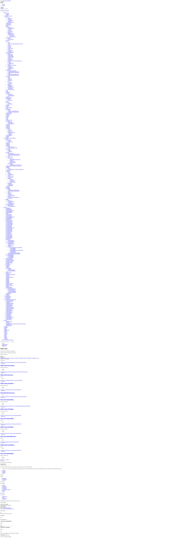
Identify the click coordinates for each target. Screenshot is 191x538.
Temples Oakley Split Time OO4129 (14, 155)
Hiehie (5, 334)
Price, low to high (19, 358)
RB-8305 (7, 281)
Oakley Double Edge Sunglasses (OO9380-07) (13, 165)
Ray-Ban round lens (9, 262)
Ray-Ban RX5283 (9, 229)
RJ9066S (7, 294)
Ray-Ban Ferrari (7, 296)
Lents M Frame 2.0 (11, 203)
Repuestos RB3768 (11, 241)
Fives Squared (8, 109)
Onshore (5, 337)
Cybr (8, 81)
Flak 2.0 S (10, 30)
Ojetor (8, 172)
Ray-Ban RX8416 (9, 236)
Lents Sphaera (10, 54)
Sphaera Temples (11, 56)
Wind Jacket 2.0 (8, 37)
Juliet (7, 91)
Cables (7, 137)
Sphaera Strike (10, 55)
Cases (6, 106)
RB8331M (8, 297)
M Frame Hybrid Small (10, 204)
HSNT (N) (10, 158)
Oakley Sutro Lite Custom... (7, 365)
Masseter (8, 189)
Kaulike (5, 329)
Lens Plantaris (12, 180)
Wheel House (9, 121)
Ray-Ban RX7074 (9, 235)
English (3, 5)
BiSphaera (8, 66)
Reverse (6, 213)
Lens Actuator (10, 131)
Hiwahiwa (6, 333)
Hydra (8, 49)
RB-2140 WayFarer (9, 287)
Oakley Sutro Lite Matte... (7, 383)
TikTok (3, 473)
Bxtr (9, 42)
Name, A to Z (9, 358)
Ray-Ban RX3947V (9, 224)
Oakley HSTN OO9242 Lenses (15, 159)
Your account (2, 493)
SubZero (7, 14)
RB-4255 (7, 295)
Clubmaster (8, 302)
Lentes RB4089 (12, 248)
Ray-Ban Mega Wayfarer (9, 210)
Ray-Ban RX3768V (9, 220)
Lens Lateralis (10, 141)
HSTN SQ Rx (12, 161)
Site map (3, 490)
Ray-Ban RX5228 (9, 222)
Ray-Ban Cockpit (9, 261)
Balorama (8, 246)
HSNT (8, 157)
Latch (7, 118)
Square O (6, 108)
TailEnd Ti (8, 105)
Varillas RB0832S (9, 218)
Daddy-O (7, 267)
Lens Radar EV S (13, 36)
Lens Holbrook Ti (9, 135)
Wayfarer (8, 244)
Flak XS (9, 29)
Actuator (8, 130)
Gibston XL (10, 151)
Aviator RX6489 (9, 226)
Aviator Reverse (8, 214)
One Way (5, 338)
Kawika (5, 336)
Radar (8, 17)
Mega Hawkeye (8, 238)
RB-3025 (7, 273)
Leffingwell (8, 125)
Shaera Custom (10, 57)
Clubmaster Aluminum (9, 303)
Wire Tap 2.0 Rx (11, 95)
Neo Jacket (8, 142)
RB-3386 (7, 263)
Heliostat (7, 136)
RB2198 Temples (9, 209)
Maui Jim (4, 320)
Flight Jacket (8, 69)
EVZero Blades (10, 39)
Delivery (3, 485)
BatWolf (7, 116)
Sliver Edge (8, 127)
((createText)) (8, 527)
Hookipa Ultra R (9, 325)
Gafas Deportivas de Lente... (7, 392)
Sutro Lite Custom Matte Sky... (8, 436)
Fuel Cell (7, 115)
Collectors (6, 13)
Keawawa (6, 339)
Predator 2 (8, 265)
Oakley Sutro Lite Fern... (6, 375)
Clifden (8, 73)
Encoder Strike (10, 48)
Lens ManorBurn (11, 174)
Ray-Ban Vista (7, 219)
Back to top (2, 460)
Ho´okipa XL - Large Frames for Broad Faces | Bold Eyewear (16, 323)
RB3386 (7, 280)
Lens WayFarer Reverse (12, 291)
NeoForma (8, 145)
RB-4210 (7, 286)
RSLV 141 (10, 79)
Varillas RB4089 (13, 249)
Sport (6, 16)
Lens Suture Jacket (11, 89)
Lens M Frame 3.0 (11, 201)
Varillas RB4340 (9, 319)
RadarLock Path (10, 22)
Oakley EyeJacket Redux (11, 70)
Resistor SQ (10, 85)
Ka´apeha (5, 331)
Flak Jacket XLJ (10, 20)
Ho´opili (5, 326)
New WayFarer (8, 268)
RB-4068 (7, 282)
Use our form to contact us (6, 489)
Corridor (8, 61)
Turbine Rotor (8, 170)
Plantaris (8, 178)
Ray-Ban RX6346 (9, 231)
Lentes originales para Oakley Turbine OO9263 (15, 169)
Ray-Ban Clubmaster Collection (10, 299)
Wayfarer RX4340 (9, 225)
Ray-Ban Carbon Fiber (10, 260)
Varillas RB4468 (11, 257)
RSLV (9, 77)
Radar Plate (9, 86)
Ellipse (7, 15)
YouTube (3, 471)
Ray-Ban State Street (8, 312)
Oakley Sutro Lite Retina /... (7, 445)
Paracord (8, 196)
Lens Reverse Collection (11, 288)
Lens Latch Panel (11, 51)
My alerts (3, 499)
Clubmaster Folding (9, 301)
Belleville (7, 186)
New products (4, 479)
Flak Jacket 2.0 (9, 27)
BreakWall (6, 327)
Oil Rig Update (8, 112)
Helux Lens (10, 192)
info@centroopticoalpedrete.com (9, 508)
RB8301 (7, 279)
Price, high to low (25, 358)
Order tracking (4, 496)
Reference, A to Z (30, 358)
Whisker (7, 93)
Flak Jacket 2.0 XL (11, 28)
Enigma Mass (10, 185)
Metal (6, 90)
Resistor (8, 84)
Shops (3, 491)
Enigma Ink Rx (10, 184)
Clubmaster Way (9, 311)
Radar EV (8, 32)
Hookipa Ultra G (9, 324)
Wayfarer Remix (11, 245)
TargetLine (8, 124)
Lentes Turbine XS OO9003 (12, 147)
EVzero (8, 38)
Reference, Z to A (36, 358)
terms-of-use (4, 486)
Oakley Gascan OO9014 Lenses (13, 111)
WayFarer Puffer (7, 298)
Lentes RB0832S (9, 217)
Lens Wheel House (11, 123)
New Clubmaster (9, 305)
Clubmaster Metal (9, 304)
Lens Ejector (10, 100)
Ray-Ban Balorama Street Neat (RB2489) (15, 250)
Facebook (3, 470)
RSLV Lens (10, 80)
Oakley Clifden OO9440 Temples (13, 75)
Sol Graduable (7, 264)
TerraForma (8, 146)
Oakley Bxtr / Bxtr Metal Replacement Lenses (15, 43)
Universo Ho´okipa (8, 321)
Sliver (7, 117)
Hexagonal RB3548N (11, 270)
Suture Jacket (9, 88)
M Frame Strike (9, 205)
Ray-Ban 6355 (8, 232)
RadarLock (8, 21)
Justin (7, 271)
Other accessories (9, 107)
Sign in (3, 497)
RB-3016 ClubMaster (9, 277)
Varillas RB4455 (9, 316)
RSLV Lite (10, 78)
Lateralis (8, 140)
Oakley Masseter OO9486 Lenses (13, 190)
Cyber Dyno (10, 83)
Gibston (8, 149)
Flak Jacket (8, 19)
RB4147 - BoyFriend (9, 283)
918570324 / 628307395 (7, 0)
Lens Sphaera (10, 67)
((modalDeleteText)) (8, 521)
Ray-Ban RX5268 (9, 228)
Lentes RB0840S (9, 211)
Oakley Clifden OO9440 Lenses (13, 74)
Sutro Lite (8, 26)
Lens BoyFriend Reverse (12, 292)
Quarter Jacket (8, 23)
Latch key (8, 126)
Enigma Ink (9, 182)
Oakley (4, 12)
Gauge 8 (7, 96)
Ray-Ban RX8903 (9, 237)
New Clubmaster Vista (9, 300)
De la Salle (8, 188)
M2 (6, 41)
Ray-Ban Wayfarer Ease (9, 317)
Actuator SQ (10, 134)
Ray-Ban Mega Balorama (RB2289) (14, 252)
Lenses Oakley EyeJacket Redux (13, 71)
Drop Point (8, 148)
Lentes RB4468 (10, 256)
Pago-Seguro (4, 488)
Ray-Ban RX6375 (9, 233)
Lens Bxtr (9, 45)
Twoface (7, 114)
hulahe (5, 335)
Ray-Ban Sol (7, 239)
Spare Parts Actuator (11, 132)
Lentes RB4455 (8, 315)
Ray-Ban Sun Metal (8, 258)
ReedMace (8, 166)
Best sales (2, 358)
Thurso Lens (10, 177)
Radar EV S (11, 35)
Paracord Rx (10, 198)
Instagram (3, 472)
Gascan (8, 110)
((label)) (1, 526)
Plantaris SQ (11, 181)
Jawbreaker (8, 40)
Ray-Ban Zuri (7, 314)
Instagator (7, 143)
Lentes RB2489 (12, 251)
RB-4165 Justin (8, 284)
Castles (5, 332)
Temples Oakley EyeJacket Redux (13, 72)
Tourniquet (8, 144)
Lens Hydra (10, 50)
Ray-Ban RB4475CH (9, 242)
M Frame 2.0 (9, 202)
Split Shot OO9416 (9, 52)
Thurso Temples (10, 176)
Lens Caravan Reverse (11, 290)
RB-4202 (7, 275)
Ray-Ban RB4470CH (9, 254)
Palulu (5, 328)
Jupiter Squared (8, 113)
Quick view (2, 363)
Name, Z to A (14, 358)
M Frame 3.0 (9, 200)
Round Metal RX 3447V (10, 227)
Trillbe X (7, 167)
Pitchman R (8, 128)
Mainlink (7, 152)
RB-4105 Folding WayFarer (10, 274)
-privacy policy (4, 487)
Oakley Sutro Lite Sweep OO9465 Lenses (15, 60)
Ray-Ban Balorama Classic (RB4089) (15, 247)
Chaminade (8, 187)
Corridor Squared (11, 63)
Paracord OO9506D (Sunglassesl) (13, 197)
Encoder (8, 46)
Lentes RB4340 (8, 318)
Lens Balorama (8, 293)
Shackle (8, 193)
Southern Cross (6, 330)
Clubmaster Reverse (9, 306)
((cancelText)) (3, 521)
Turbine (8, 168)
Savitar (7, 101)
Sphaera (8, 53)
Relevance (3, 357)
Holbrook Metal (8, 98)
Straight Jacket (8, 139)
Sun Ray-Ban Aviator (9, 259)
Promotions (4, 478)
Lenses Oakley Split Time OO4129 (13, 154)
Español (3, 4)
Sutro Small (8, 76)
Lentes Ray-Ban (7, 272)
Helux (8, 191)
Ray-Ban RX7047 (9, 221)
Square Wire (8, 92)
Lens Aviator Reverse (11, 289)
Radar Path (10, 18)
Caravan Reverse (9, 215)
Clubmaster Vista (9, 309)
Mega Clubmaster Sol (9, 310)
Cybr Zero (10, 82)
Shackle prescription (11, 195)
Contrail (7, 104)
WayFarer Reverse (9, 216)
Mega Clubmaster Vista (10, 308)
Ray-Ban (4, 207)
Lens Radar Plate (11, 87)
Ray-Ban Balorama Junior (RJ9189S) (14, 253)
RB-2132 (7, 276)
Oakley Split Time (10, 153)
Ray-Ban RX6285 (9, 230)
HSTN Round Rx (13, 162)
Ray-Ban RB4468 (10, 255)
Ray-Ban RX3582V (9, 223)
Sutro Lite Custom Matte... (7, 399)
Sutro (7, 25)
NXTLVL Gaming (9, 120)
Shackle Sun (10, 194)
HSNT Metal (10, 163)
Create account (4, 498)
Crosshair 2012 (8, 97)
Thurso (8, 175)
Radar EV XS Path (11, 34)
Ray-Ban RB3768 (10, 240)
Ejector (8, 99)
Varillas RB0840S (9, 212)
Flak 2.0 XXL (10, 31)
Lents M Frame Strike (11, 206)
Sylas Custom (10, 156)
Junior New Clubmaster (10, 307)
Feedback (7, 171)
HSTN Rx (10, 160)
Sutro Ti (8, 64)
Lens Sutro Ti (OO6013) (12, 65)
